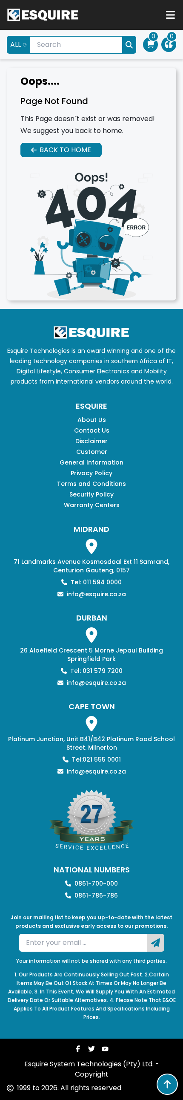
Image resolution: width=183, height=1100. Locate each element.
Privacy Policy (91, 473)
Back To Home (65, 150)
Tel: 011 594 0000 (96, 582)
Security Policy (91, 494)
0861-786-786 (96, 895)
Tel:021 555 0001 (96, 759)
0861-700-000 (96, 883)
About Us (91, 420)
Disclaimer (91, 441)
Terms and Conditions (91, 483)
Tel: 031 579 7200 (96, 671)
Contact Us (91, 430)
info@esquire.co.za (96, 594)
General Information (91, 462)
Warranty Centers (92, 505)
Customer (91, 452)
